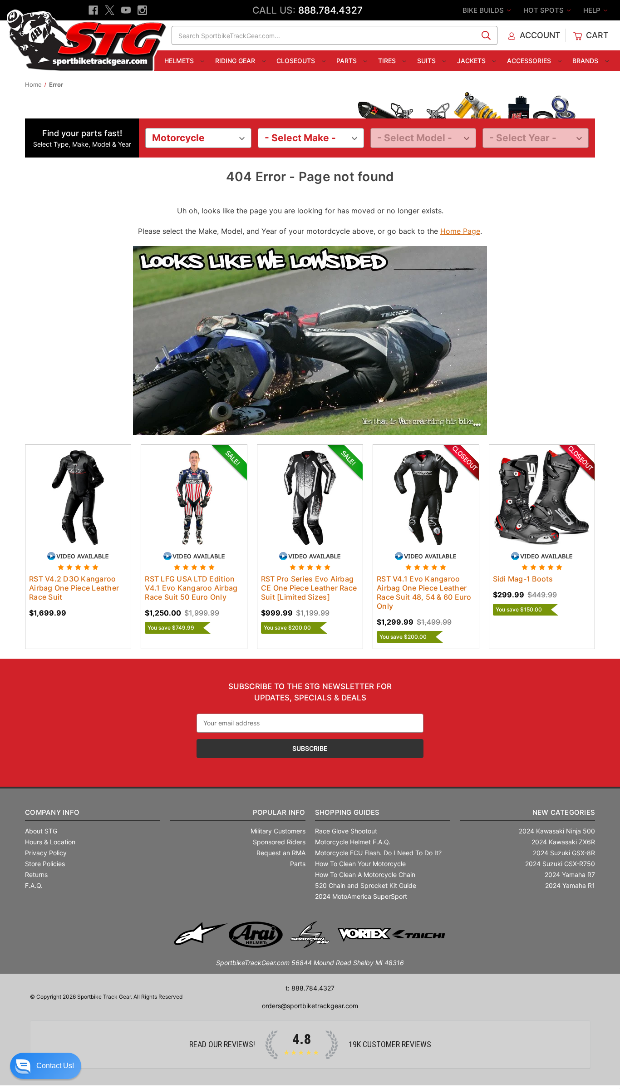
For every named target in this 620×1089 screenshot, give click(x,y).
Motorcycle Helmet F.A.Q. (352, 842)
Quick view (69, 489)
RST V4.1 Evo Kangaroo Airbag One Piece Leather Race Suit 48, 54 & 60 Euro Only (424, 592)
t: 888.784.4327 (310, 988)
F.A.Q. (34, 885)
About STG (41, 831)
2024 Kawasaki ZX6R (563, 842)
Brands (586, 60)
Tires (388, 60)
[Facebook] (93, 10)
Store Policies (45, 863)
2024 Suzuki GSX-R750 (560, 863)
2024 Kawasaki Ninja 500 (557, 831)
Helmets (180, 60)
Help (592, 10)
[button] (45, 1066)
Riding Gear (236, 60)
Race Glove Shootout (346, 831)
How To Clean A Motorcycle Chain (365, 874)
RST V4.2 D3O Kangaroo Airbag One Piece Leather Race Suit (74, 587)
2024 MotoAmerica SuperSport (361, 896)
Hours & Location (50, 842)
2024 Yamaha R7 (570, 874)
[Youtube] (126, 10)
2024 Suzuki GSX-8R (564, 853)
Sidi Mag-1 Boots (523, 578)
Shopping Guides (347, 812)
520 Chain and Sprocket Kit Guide (365, 885)
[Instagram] (142, 10)
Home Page (460, 231)
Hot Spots (544, 10)
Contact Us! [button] (55, 1065)
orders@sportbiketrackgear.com (310, 1006)
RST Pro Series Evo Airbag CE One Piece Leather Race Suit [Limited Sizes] (309, 587)
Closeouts (296, 60)
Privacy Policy (46, 853)
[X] (109, 10)
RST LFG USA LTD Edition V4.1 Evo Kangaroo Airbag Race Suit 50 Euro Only (191, 587)
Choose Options (78, 505)
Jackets (472, 60)
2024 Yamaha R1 (570, 885)
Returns (36, 874)
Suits (427, 60)
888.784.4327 (330, 10)
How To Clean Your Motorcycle (360, 863)
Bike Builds (484, 10)
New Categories (563, 812)
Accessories (530, 60)
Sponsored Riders (279, 842)
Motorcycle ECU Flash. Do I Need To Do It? (378, 853)
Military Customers (278, 831)
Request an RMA (280, 853)
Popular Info (279, 812)
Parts (347, 60)
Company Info (52, 812)
